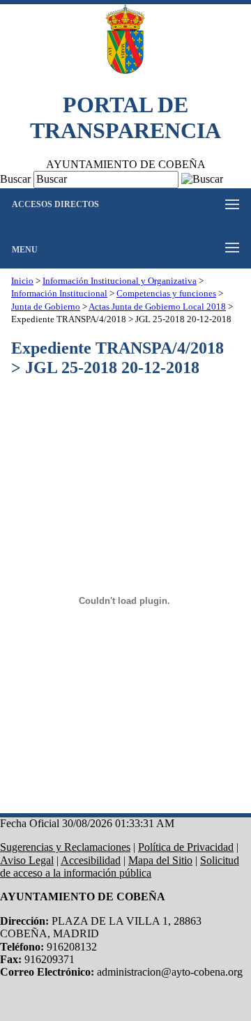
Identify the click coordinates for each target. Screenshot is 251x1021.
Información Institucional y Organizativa (120, 281)
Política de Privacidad (186, 847)
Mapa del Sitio (160, 860)
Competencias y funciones (166, 293)
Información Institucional (59, 293)
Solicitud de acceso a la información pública (119, 866)
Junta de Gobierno (45, 307)
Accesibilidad (91, 860)
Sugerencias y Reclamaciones (65, 847)
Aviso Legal (27, 860)
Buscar (15, 179)
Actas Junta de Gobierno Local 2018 (157, 307)
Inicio (22, 281)
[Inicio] (125, 40)
